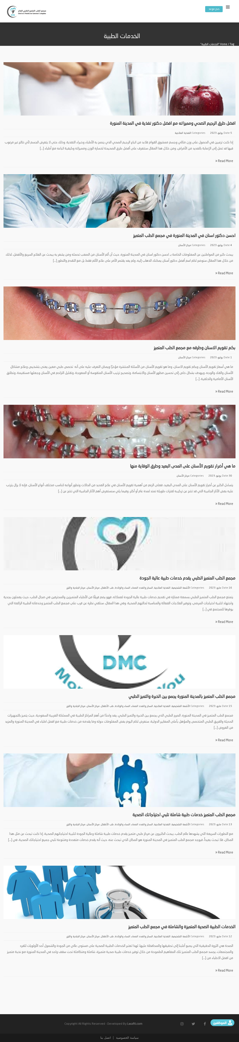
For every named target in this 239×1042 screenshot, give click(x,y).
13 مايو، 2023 (220, 824)
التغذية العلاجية (183, 133)
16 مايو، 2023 (220, 588)
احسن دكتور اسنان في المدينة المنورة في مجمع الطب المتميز (182, 236)
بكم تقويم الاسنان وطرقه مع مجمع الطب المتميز (194, 348)
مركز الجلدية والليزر (76, 588)
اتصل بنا (105, 1037)
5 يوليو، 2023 (221, 133)
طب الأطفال (107, 588)
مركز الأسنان (184, 245)
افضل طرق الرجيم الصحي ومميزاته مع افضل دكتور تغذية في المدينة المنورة (172, 123)
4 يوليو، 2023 (221, 245)
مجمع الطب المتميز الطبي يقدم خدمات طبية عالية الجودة (187, 578)
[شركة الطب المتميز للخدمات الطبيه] (27, 12)
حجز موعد (214, 9)
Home (223, 44)
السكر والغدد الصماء (142, 588)
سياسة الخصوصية (127, 1037)
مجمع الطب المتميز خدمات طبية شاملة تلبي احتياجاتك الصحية (184, 815)
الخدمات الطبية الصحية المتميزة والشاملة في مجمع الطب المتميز (181, 927)
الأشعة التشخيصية (181, 588)
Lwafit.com (134, 1023)
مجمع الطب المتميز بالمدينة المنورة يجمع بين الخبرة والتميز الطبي (182, 697)
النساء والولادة (122, 588)
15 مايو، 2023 (220, 706)
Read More (225, 161)
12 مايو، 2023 (220, 936)
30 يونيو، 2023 (220, 476)
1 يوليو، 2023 (221, 357)
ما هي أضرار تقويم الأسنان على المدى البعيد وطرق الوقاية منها (182, 466)
